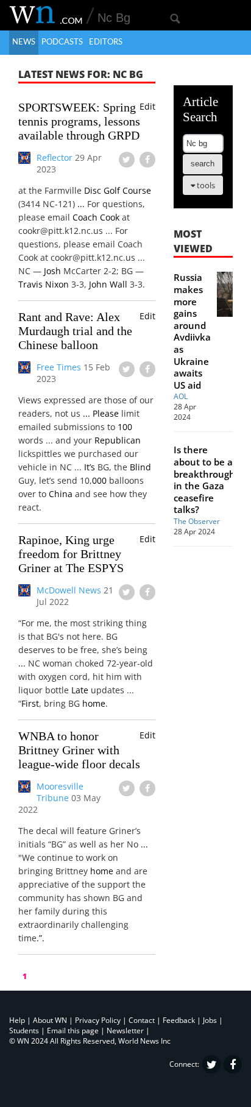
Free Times (59, 367)
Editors (105, 42)
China (60, 494)
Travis (30, 284)
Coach (84, 217)
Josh (52, 271)
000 (99, 480)
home (93, 703)
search (202, 163)
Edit (147, 106)
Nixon (57, 284)
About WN (50, 1020)
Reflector (54, 157)
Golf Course (127, 190)
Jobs (210, 1020)
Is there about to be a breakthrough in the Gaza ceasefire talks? (204, 479)
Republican (117, 440)
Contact (142, 1020)
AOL (181, 396)
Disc (92, 190)
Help (17, 1020)
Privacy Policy (98, 1020)
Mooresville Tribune (60, 792)
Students (24, 1030)
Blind (140, 467)
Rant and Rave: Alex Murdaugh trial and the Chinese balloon (75, 331)
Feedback (179, 1020)
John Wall (108, 284)
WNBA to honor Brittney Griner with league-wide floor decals (79, 750)
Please (106, 413)
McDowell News (69, 590)
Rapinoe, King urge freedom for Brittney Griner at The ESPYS (71, 554)
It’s (89, 467)
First (30, 703)
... (81, 204)
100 (125, 427)
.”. (40, 938)
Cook (109, 217)
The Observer (197, 521)
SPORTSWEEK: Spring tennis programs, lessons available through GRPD (79, 121)
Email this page (73, 1030)
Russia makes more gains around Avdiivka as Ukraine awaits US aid (192, 331)
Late (79, 690)
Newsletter (125, 1030)
